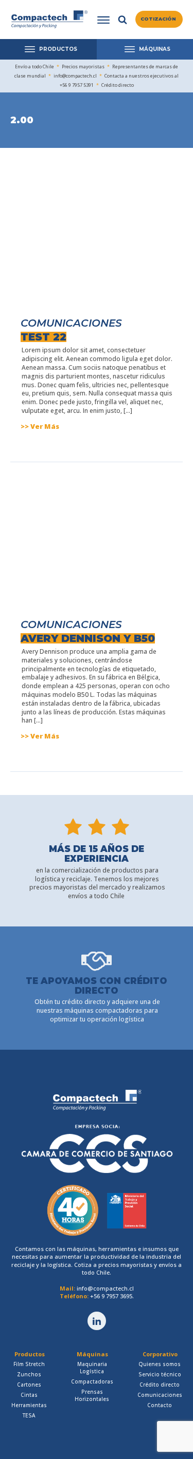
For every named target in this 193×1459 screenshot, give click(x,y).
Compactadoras (92, 1381)
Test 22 (43, 337)
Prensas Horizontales (92, 1395)
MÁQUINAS (154, 49)
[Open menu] (103, 20)
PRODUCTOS (58, 49)
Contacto (159, 1405)
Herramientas (29, 1405)
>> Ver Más (40, 426)
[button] (159, 19)
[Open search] (122, 19)
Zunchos (29, 1374)
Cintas (29, 1394)
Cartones (29, 1384)
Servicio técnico (159, 1374)
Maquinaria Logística (92, 1367)
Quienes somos (159, 1364)
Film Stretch (29, 1364)
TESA (29, 1415)
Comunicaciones (71, 323)
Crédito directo (159, 1384)
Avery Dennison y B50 (88, 638)
